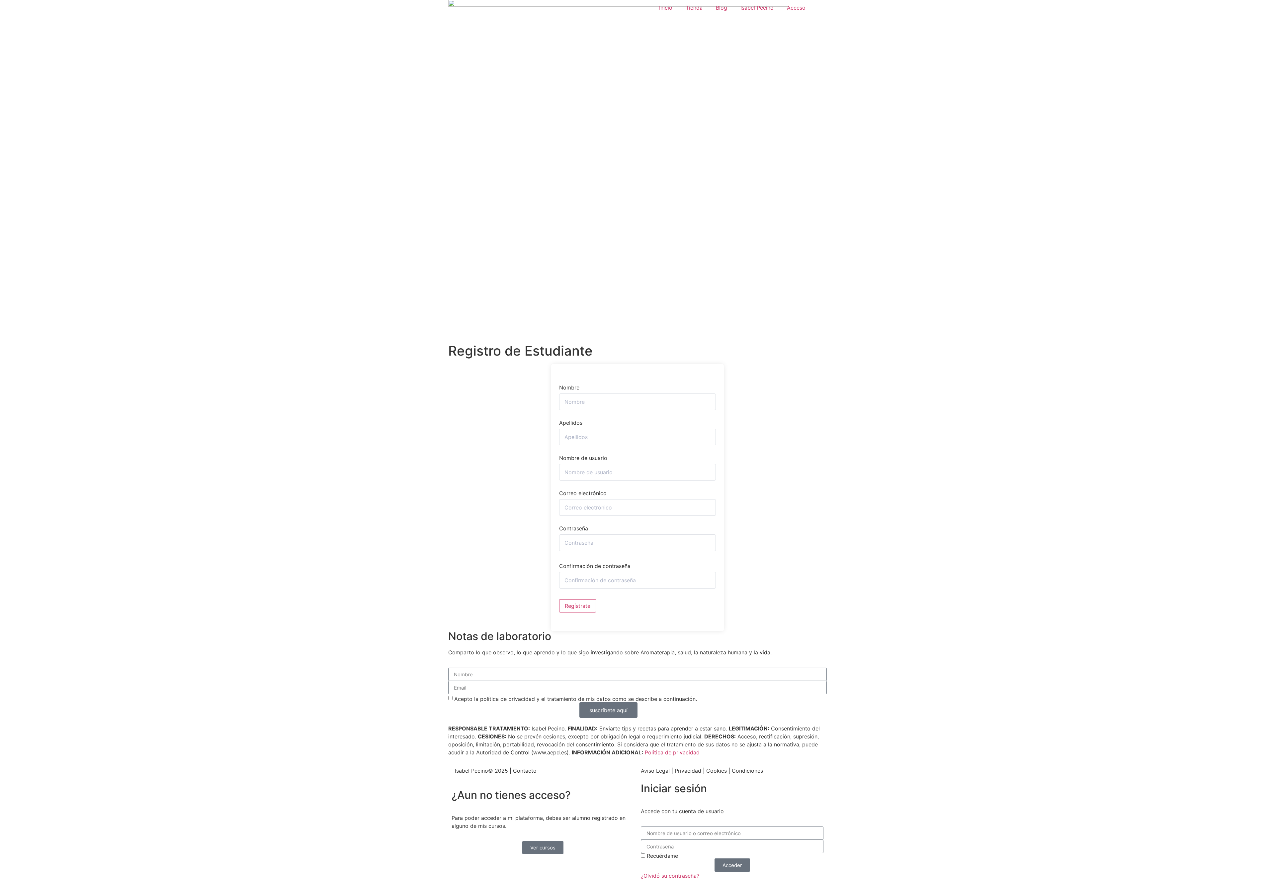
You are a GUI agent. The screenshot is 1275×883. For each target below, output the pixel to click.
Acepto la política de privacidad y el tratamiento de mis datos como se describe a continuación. (575, 699)
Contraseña (573, 528)
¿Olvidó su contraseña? (670, 875)
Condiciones (747, 770)
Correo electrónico (583, 493)
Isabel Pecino (757, 7)
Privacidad (688, 770)
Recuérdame (661, 855)
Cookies (716, 770)
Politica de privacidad (672, 752)
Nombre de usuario (583, 458)
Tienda (694, 7)
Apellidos (570, 422)
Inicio (665, 7)
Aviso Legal (655, 770)
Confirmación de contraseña (595, 566)
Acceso (796, 7)
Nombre (569, 387)
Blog (721, 7)
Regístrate (577, 606)
